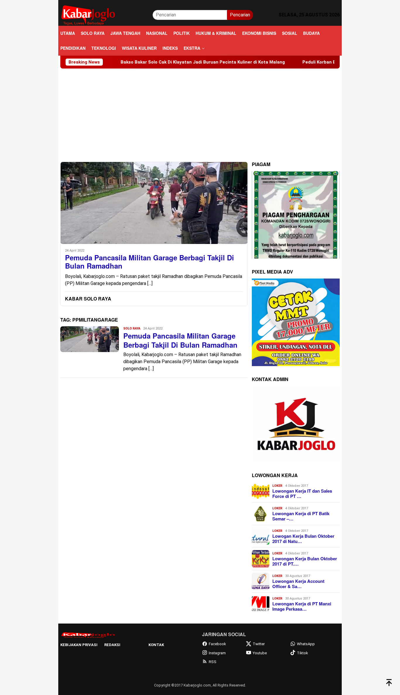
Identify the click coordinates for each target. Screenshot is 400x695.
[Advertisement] (200, 112)
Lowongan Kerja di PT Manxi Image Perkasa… (301, 606)
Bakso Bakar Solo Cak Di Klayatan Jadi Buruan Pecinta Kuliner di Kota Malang (178, 62)
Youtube (260, 653)
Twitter (259, 644)
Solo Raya (131, 328)
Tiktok (302, 653)
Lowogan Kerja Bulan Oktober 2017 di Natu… (303, 538)
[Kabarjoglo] (88, 14)
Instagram (217, 653)
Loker (277, 486)
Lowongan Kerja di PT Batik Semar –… (300, 516)
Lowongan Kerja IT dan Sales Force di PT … (302, 493)
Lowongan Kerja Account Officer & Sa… (298, 583)
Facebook (217, 644)
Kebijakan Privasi (79, 645)
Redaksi (112, 645)
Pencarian (240, 15)
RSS (212, 662)
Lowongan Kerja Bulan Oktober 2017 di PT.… (304, 561)
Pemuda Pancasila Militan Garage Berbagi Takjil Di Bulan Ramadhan (149, 261)
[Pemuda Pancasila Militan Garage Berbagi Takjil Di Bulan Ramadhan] (154, 203)
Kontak (156, 645)
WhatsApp (306, 644)
